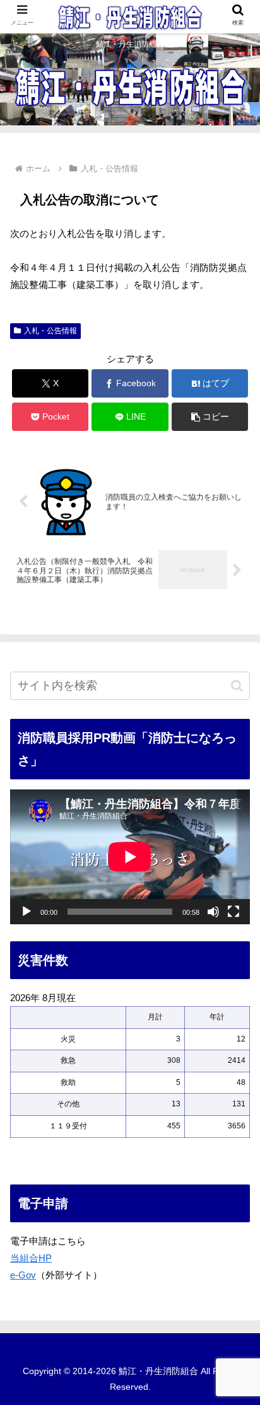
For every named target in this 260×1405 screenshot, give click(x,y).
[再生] (26, 911)
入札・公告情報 (50, 330)
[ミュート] (213, 911)
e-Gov (23, 1275)
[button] (210, 417)
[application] (130, 856)
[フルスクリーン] (233, 911)
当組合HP (31, 1258)
